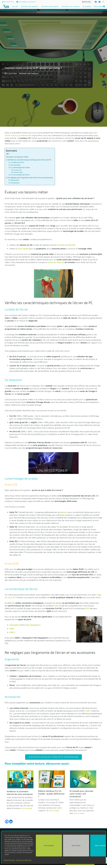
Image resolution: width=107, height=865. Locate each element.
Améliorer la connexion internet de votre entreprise (20, 792)
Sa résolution (15, 165)
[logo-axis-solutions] (6, 6)
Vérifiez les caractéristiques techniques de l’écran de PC (29, 160)
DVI (87, 608)
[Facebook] (96, 2)
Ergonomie (15, 180)
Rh (69, 245)
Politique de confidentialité (23, 860)
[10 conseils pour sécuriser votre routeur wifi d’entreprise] (83, 787)
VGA (57, 605)
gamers (64, 512)
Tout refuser (76, 845)
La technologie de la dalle (20, 167)
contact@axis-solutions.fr (27, 2)
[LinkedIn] (99, 2)
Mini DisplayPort (33, 625)
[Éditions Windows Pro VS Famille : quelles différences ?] (52, 787)
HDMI (11, 628)
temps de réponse (55, 262)
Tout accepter (49, 845)
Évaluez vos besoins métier (18, 157)
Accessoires (15, 183)
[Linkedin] (11, 821)
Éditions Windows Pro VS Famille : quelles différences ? (51, 794)
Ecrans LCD (17, 170)
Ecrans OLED (18, 172)
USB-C (12, 632)
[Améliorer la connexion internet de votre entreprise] (20, 787)
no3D (73, 245)
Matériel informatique (28, 73)
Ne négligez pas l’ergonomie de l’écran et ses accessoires (30, 177)
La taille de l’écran (17, 162)
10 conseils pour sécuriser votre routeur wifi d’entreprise (81, 794)
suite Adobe (23, 248)
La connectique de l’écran (20, 175)
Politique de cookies (9, 860)
